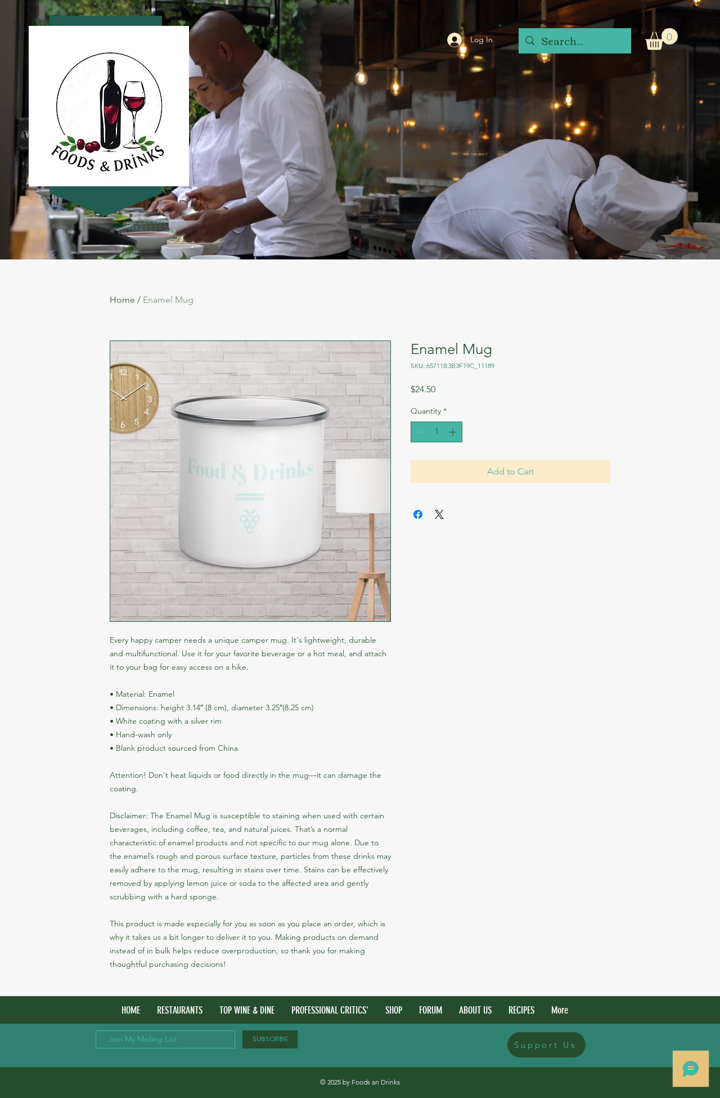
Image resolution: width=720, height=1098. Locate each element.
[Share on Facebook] (418, 514)
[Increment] (454, 432)
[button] (661, 39)
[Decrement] (419, 432)
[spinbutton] (436, 432)
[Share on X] (439, 514)
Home (122, 299)
